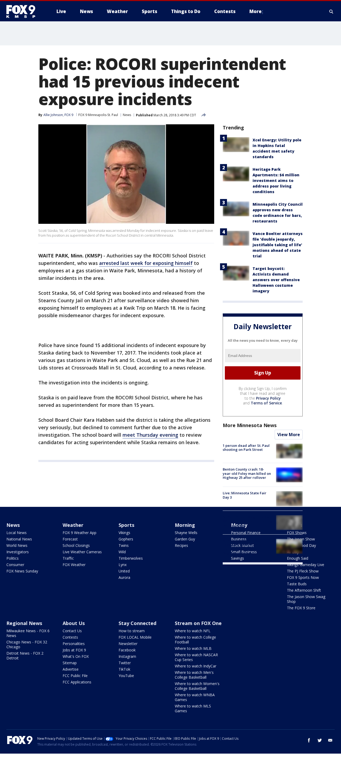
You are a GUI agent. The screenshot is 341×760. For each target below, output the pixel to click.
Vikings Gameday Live (305, 564)
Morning (185, 525)
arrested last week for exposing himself (146, 263)
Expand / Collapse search (331, 11)
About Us (74, 623)
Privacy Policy (268, 398)
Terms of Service (266, 402)
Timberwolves (131, 558)
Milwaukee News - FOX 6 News (28, 633)
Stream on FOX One (198, 623)
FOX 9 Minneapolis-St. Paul (98, 115)
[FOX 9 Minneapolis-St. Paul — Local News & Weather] (24, 11)
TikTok (124, 669)
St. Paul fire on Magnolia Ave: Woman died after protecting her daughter (248, 521)
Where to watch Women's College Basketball (197, 686)
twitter (319, 740)
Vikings (124, 532)
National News (19, 539)
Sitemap (70, 662)
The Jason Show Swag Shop (306, 599)
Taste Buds (297, 583)
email (330, 740)
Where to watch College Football (195, 639)
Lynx (123, 564)
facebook (309, 740)
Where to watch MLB (193, 648)
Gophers (126, 539)
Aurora (124, 577)
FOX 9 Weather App (79, 532)
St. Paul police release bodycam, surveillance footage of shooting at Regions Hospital (242, 547)
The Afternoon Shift (304, 590)
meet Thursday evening (150, 435)
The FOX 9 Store (301, 607)
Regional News (24, 623)
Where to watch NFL (192, 630)
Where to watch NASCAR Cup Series (196, 657)
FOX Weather (74, 564)
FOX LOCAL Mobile (135, 637)
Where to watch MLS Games (193, 708)
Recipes (181, 545)
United (124, 571)
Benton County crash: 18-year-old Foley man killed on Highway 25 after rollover (247, 473)
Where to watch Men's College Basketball (194, 675)
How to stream (132, 630)
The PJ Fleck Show (303, 571)
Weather (73, 525)
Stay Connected (137, 623)
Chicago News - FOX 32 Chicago (26, 644)
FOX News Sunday (22, 571)
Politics (12, 558)
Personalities (74, 643)
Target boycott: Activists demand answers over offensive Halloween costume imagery (276, 279)
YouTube (126, 675)
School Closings (76, 545)
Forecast (70, 539)
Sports (126, 525)
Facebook (127, 649)
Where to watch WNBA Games (195, 697)
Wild (122, 551)
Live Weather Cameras (82, 551)
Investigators (17, 551)
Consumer (15, 564)
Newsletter (128, 643)
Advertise (71, 669)
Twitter (125, 662)
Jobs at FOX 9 (74, 649)
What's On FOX (76, 656)
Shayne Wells (186, 532)
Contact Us (72, 630)
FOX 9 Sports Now (303, 577)
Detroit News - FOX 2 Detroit (24, 655)
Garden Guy (185, 539)
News (127, 115)
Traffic (68, 558)
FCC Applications (77, 682)
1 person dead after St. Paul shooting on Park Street (246, 447)
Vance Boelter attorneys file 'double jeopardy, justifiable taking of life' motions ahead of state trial (278, 244)
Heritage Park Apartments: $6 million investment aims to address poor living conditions (276, 180)
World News (16, 545)
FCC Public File (75, 675)
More (255, 11)
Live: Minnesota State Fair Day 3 (244, 495)
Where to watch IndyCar (195, 666)
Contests (70, 637)
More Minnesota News (250, 425)
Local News (16, 532)
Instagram (127, 656)
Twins (124, 545)
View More (288, 434)
